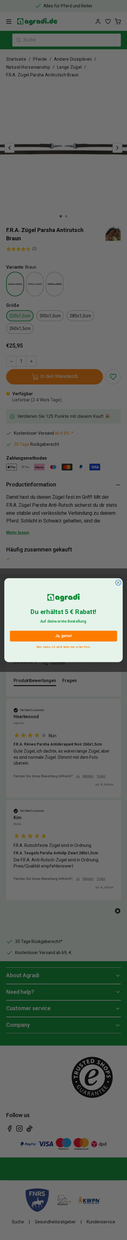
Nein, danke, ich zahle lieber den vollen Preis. (63, 646)
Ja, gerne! (63, 636)
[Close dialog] (118, 582)
